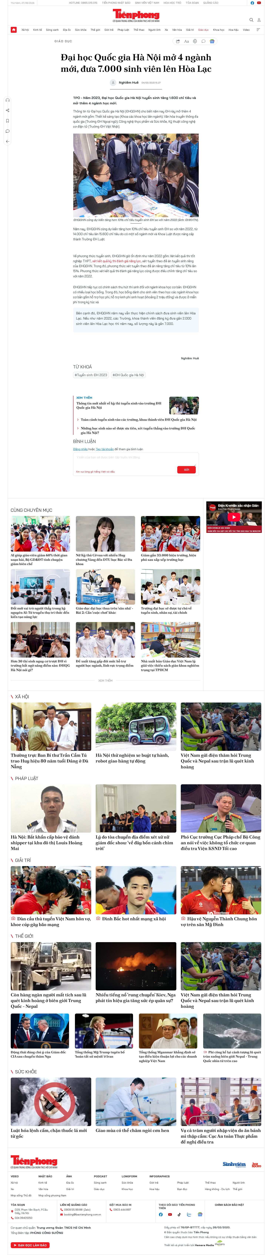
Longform (129, 1176)
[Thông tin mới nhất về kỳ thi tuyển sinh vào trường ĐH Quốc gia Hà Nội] (184, 405)
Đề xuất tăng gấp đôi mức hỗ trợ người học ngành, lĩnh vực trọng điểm (104, 663)
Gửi (186, 469)
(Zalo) (87, 1209)
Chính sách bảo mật (229, 1205)
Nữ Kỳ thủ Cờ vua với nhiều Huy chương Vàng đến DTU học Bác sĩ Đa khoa (104, 559)
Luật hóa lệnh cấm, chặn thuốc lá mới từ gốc (49, 1133)
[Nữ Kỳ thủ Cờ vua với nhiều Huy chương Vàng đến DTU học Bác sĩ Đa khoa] (105, 534)
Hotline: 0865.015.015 (83, 2)
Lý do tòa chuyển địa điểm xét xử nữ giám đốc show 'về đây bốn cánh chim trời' (134, 842)
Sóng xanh (52, 29)
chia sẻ (178, 41)
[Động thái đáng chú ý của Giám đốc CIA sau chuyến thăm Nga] (40, 1031)
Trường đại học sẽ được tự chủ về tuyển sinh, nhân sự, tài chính (166, 610)
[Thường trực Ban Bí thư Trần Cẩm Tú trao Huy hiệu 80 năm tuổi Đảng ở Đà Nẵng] (51, 727)
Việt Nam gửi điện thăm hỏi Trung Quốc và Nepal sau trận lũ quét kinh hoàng (217, 761)
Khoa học (218, 29)
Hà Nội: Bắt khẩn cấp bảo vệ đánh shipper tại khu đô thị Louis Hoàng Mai (46, 842)
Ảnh (69, 1176)
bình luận (203, 41)
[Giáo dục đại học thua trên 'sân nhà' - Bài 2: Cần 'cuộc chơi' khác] (105, 587)
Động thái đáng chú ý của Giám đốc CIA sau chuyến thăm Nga (38, 1054)
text (186, 41)
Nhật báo (45, 1176)
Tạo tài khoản (105, 449)
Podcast (100, 1176)
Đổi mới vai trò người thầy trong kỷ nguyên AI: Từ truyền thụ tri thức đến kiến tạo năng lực (40, 612)
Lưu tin (7, 121)
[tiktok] (181, 1214)
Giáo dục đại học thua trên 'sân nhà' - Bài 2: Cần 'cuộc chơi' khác (104, 610)
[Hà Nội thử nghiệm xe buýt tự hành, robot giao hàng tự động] (136, 727)
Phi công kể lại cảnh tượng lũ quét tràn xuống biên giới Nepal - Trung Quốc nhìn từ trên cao (232, 1056)
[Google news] (202, 1214)
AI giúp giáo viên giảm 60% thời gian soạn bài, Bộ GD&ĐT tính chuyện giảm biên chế (39, 559)
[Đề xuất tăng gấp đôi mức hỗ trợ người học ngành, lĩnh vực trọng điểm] (105, 640)
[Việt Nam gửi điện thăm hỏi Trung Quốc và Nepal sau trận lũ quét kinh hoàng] (221, 727)
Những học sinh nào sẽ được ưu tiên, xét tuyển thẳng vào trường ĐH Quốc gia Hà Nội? (138, 430)
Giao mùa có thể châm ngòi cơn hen (132, 1130)
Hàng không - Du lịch (217, 1189)
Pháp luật (123, 29)
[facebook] (252, 3)
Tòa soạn (192, 2)
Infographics (160, 1176)
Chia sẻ (7, 110)
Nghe (7, 100)
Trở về (7, 141)
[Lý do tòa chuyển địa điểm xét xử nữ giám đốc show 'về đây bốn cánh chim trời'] (136, 808)
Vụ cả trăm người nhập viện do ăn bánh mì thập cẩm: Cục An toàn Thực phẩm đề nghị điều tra (221, 1136)
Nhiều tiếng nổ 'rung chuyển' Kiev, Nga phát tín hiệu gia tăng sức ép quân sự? (136, 997)
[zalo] (191, 1214)
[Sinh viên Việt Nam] (234, 1165)
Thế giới (95, 29)
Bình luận (7, 131)
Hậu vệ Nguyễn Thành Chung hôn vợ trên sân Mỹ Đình (219, 921)
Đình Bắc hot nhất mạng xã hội (133, 919)
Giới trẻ (109, 29)
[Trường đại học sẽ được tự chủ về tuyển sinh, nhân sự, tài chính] (170, 587)
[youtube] (259, 3)
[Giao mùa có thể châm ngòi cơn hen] (136, 1102)
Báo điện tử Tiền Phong (136, 15)
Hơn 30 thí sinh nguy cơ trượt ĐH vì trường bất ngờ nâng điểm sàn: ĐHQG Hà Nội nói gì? (40, 665)
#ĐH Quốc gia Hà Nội (128, 375)
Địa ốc (67, 29)
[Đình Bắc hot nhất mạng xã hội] (136, 890)
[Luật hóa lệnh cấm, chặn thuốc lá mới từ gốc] (51, 1102)
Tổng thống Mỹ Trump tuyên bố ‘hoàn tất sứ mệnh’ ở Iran (100, 1054)
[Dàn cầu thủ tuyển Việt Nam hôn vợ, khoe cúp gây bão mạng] (51, 890)
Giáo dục (203, 29)
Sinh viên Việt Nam (147, 2)
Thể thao (139, 29)
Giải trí (190, 29)
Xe (166, 29)
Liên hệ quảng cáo (73, 1205)
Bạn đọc (182, 1189)
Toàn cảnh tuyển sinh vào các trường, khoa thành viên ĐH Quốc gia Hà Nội (139, 419)
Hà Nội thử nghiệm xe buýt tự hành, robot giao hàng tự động (132, 758)
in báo (195, 41)
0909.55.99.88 (73, 1209)
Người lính (155, 29)
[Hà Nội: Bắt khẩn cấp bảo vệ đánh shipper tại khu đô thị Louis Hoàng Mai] (51, 808)
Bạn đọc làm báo (32, 1245)
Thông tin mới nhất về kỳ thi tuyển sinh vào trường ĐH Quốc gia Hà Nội (118, 405)
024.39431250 (23, 1217)
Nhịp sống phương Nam (52, 1195)
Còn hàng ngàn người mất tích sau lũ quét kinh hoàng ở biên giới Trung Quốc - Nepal (48, 1000)
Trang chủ (14, 30)
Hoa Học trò (172, 2)
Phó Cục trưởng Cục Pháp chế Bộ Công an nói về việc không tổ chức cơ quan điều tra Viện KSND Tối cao (220, 842)
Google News (212, 41)
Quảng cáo (210, 2)
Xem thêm (258, 30)
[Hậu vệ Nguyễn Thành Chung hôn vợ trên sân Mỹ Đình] (221, 890)
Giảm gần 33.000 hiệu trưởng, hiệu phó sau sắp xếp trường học (168, 557)
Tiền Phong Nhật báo (116, 2)
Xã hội (25, 29)
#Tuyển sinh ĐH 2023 (91, 375)
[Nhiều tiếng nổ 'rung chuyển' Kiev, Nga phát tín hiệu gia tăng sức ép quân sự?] (136, 966)
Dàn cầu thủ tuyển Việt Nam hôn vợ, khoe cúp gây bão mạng (51, 921)
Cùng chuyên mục (31, 510)
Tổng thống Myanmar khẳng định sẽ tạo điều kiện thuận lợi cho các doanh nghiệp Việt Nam (168, 1056)
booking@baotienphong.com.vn (82, 1214)
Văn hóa (177, 29)
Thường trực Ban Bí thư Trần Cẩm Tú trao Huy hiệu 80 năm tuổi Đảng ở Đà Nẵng (49, 761)
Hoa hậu (234, 29)
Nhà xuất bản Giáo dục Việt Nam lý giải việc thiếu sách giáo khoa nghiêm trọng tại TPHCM (170, 665)
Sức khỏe (80, 29)
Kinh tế (37, 29)
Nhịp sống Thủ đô (21, 1195)
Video (246, 29)
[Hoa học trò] (256, 1165)
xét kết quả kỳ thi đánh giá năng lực (116, 261)
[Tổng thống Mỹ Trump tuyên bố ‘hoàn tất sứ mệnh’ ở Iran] (104, 1031)
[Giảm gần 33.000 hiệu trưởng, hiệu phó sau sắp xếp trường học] (170, 534)
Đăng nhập (80, 449)
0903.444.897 (122, 1209)
